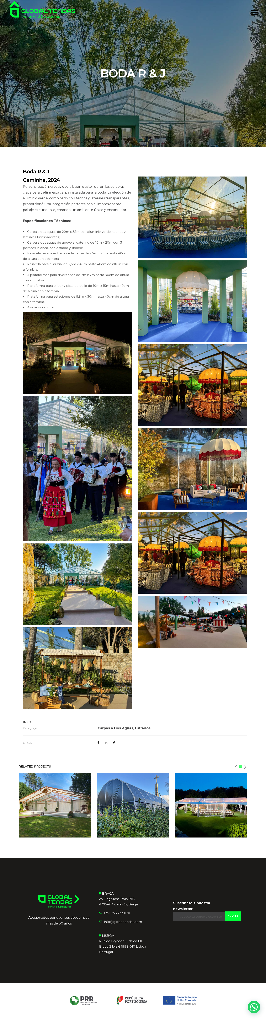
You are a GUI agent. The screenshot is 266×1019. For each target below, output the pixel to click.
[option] (70, 805)
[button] (254, 1007)
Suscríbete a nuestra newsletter (191, 906)
